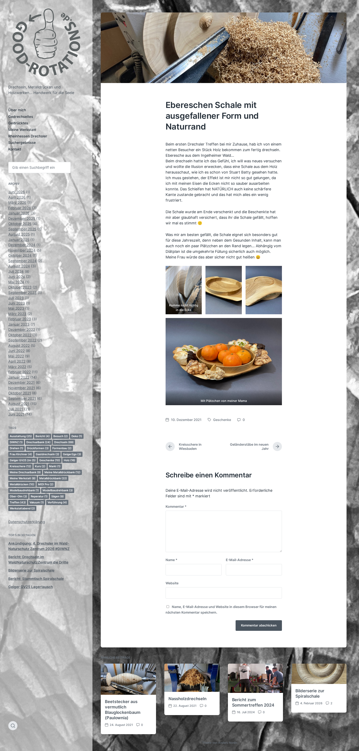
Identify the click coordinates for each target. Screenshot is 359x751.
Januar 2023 (19, 324)
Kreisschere (20, 466)
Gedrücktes (18, 123)
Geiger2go (72, 454)
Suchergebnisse (22, 143)
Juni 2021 (16, 414)
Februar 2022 (19, 372)
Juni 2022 (16, 351)
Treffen (18, 502)
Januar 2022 (18, 377)
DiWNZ (16, 442)
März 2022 (17, 367)
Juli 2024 (16, 271)
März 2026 (17, 203)
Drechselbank (38, 442)
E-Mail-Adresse (239, 560)
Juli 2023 (16, 298)
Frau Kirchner (21, 454)
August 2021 (18, 404)
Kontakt (14, 149)
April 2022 (16, 361)
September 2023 (22, 293)
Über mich (17, 110)
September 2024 (22, 261)
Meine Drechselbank (25, 472)
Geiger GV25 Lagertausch (30, 587)
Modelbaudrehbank (24, 490)
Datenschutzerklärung (26, 522)
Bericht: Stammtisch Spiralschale (36, 579)
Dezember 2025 (21, 218)
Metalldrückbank (53, 478)
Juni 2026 (16, 192)
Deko (76, 436)
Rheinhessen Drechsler (27, 136)
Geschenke (49, 460)
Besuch (60, 436)
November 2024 (22, 250)
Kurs (40, 466)
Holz (69, 460)
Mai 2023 (16, 308)
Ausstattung (21, 436)
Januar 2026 (19, 213)
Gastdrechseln (47, 454)
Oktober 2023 (20, 287)
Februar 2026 (19, 208)
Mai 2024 (16, 282)
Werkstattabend (22, 508)
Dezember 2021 (21, 382)
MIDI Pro (45, 484)
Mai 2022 (16, 356)
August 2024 (19, 266)
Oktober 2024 (20, 255)
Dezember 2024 (21, 245)
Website (172, 583)
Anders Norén (227, 742)
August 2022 (19, 346)
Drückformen (38, 448)
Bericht (43, 436)
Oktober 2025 (19, 224)
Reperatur (39, 496)
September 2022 (22, 340)
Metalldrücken (22, 484)
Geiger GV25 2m (23, 460)
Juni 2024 (16, 277)
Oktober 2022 (19, 335)
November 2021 (21, 388)
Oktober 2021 (19, 393)
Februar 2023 (19, 319)
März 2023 (17, 314)
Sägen (57, 496)
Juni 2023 (16, 303)
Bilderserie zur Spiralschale (31, 570)
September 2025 (22, 229)
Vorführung (57, 502)
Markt (54, 466)
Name (171, 560)
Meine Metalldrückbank (62, 472)
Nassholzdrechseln (187, 698)
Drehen (16, 448)
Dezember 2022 (21, 330)
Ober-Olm (18, 496)
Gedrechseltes (20, 117)
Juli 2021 (15, 409)
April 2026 (17, 197)
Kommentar (176, 506)
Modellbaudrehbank (58, 490)
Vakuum (37, 502)
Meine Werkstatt (22, 130)
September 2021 (22, 398)
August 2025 (19, 234)
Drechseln (64, 442)
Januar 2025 (18, 240)
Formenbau (61, 448)
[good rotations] (46, 44)
